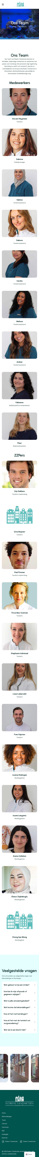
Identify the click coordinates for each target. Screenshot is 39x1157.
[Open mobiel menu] (3, 4)
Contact (4, 1123)
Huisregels (5, 1134)
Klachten (5, 1138)
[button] (19, 985)
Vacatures (5, 1127)
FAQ (3, 1131)
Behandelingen (7, 1116)
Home (14, 27)
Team (4, 1120)
